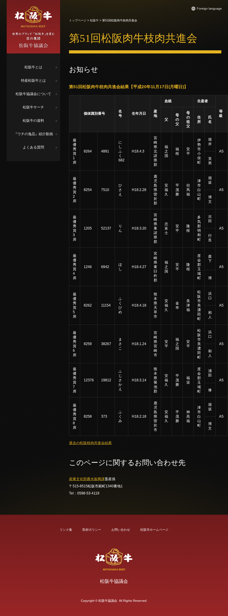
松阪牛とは (33, 67)
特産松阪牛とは (33, 80)
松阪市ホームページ (154, 529)
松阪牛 (94, 20)
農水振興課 (96, 479)
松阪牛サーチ (33, 107)
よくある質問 (33, 147)
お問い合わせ (120, 529)
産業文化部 (78, 479)
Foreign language (209, 8)
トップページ (77, 20)
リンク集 (66, 529)
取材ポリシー (91, 529)
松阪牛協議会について (33, 94)
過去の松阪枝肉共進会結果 (90, 443)
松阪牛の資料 (33, 120)
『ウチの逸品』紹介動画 (33, 134)
